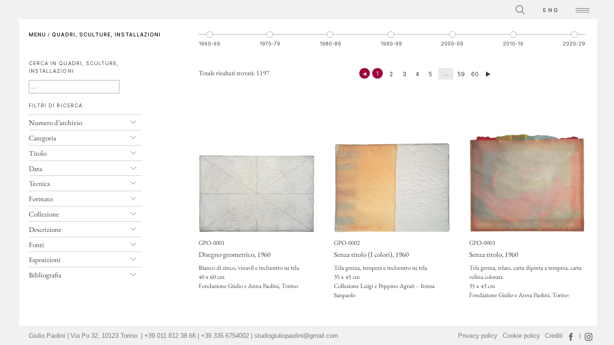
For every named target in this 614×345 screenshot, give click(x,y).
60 (475, 74)
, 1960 (235, 254)
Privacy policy (477, 336)
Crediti (554, 336)
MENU (37, 35)
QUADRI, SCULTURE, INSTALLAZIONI (106, 35)
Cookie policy (521, 336)
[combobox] (477, 8)
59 (461, 74)
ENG (551, 10)
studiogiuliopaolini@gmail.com (296, 336)
